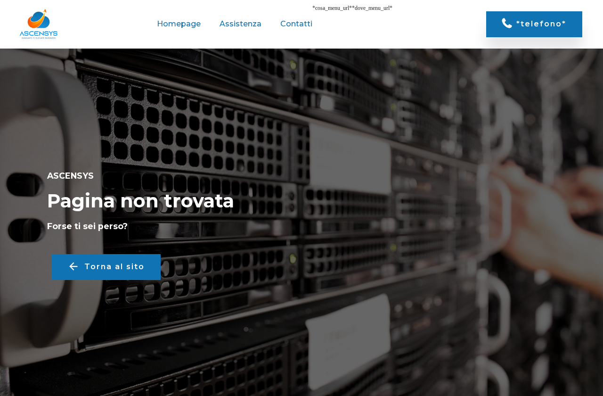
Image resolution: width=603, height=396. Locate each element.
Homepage (179, 23)
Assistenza (240, 23)
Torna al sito (114, 266)
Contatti (296, 23)
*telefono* (541, 23)
